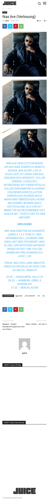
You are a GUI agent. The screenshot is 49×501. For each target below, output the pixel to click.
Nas (20, 170)
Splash (9, 166)
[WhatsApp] (21, 26)
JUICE (7, 21)
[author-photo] (24, 350)
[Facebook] (4, 26)
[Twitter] (10, 26)
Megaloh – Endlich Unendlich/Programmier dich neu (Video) (13, 326)
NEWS (10, 9)
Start (4, 9)
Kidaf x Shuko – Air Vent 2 (36, 324)
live (39, 296)
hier (42, 213)
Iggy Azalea (19, 296)
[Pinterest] (15, 26)
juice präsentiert (30, 296)
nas (43, 296)
